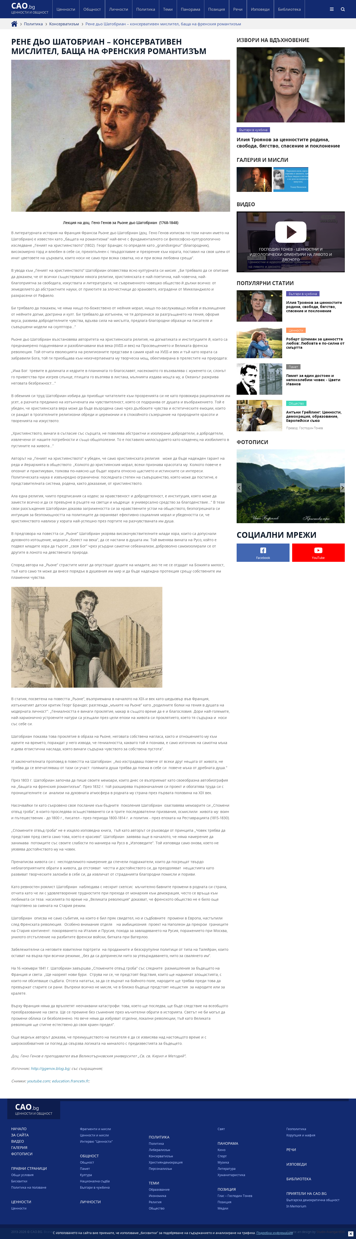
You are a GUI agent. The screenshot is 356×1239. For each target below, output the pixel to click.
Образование (159, 1189)
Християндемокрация (166, 1162)
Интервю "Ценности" (96, 1141)
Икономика (157, 1196)
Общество (156, 1208)
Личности (118, 9)
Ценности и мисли (94, 1135)
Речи (238, 9)
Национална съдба (95, 1181)
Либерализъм (159, 1150)
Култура (86, 1175)
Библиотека (289, 9)
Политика (33, 23)
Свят (221, 1129)
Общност (87, 1162)
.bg (29, 9)
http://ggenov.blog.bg (50, 1068)
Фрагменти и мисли (95, 1129)
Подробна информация (274, 1233)
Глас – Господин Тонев (235, 1196)
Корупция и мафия (300, 1135)
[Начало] (14, 24)
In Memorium (296, 1206)
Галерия (19, 1147)
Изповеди (260, 9)
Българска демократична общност (313, 1200)
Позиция (224, 1202)
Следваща (239, 488)
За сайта (20, 1134)
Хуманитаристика (231, 1175)
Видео (17, 1141)
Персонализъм (160, 1168)
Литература (227, 1168)
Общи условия (22, 1175)
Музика (223, 1162)
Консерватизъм (64, 23)
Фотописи (22, 1153)
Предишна (342, 488)
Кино (221, 1150)
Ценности (19, 1208)
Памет (85, 1168)
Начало (19, 1128)
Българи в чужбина (95, 1187)
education (60, 1080)
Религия (155, 1202)
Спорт (222, 1156)
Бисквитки (19, 1181)
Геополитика (296, 1129)
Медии (223, 1208)
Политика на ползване (28, 1187)
